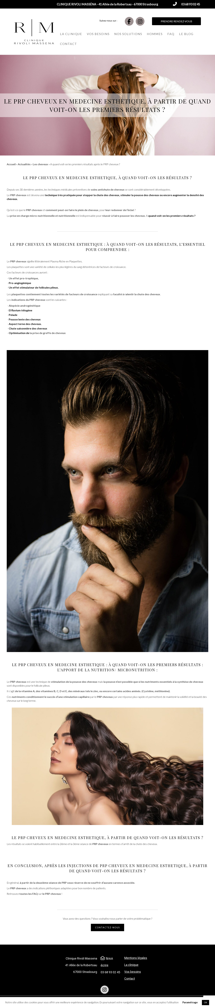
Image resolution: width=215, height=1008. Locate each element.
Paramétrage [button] (190, 1002)
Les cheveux (40, 164)
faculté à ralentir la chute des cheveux (136, 294)
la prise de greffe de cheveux (48, 332)
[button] (186, 4)
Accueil (11, 164)
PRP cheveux (43, 177)
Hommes (155, 34)
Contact (68, 44)
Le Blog (186, 34)
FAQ (170, 34)
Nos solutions (128, 34)
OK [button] (205, 1002)
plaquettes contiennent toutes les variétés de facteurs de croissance (54, 294)
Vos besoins (98, 34)
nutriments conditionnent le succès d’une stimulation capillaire (51, 696)
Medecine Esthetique (91, 177)
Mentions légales (135, 958)
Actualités (24, 164)
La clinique (71, 34)
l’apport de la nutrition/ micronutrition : (107, 669)
